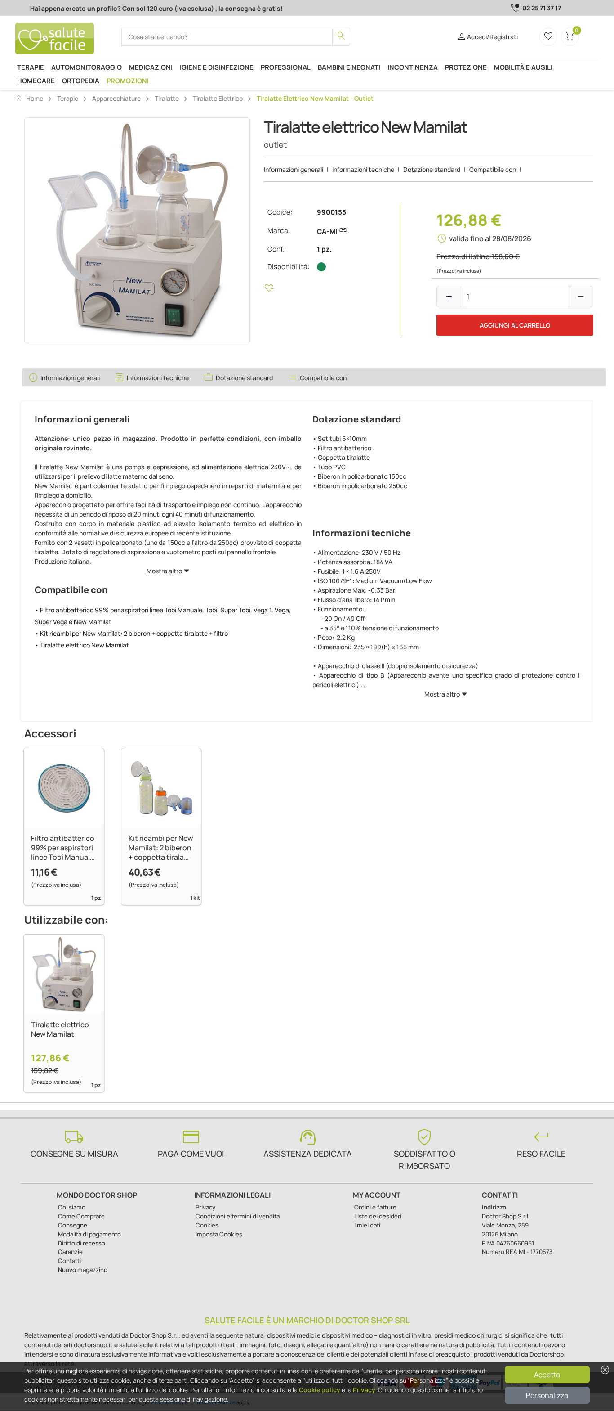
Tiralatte (167, 98)
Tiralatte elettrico (218, 98)
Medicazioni (151, 67)
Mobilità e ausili (523, 67)
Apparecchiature (116, 98)
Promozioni (128, 80)
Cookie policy (319, 1389)
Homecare (36, 80)
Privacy (364, 1389)
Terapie (30, 67)
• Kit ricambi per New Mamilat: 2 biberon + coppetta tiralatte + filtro (131, 633)
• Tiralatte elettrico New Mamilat (82, 645)
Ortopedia (80, 80)
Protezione (466, 67)
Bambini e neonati (349, 67)
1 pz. (324, 249)
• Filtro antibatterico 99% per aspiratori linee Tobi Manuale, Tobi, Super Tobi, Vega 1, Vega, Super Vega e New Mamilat (163, 616)
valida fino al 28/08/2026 (490, 238)
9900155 (331, 212)
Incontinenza (412, 67)
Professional (286, 67)
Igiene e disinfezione (217, 67)
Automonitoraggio (86, 67)
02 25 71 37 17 (541, 8)
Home (29, 98)
